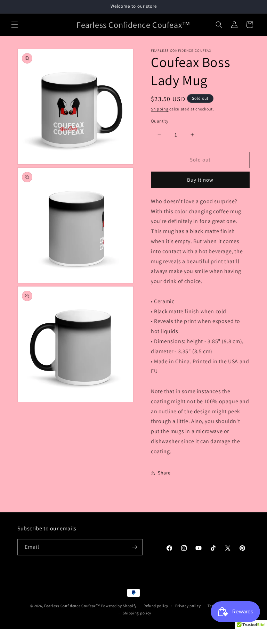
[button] (14, 24)
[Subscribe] (134, 547)
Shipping (160, 108)
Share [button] (164, 473)
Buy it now (200, 179)
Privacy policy (188, 605)
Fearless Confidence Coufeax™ (72, 605)
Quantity (159, 121)
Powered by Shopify (119, 605)
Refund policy (156, 605)
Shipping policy (137, 613)
